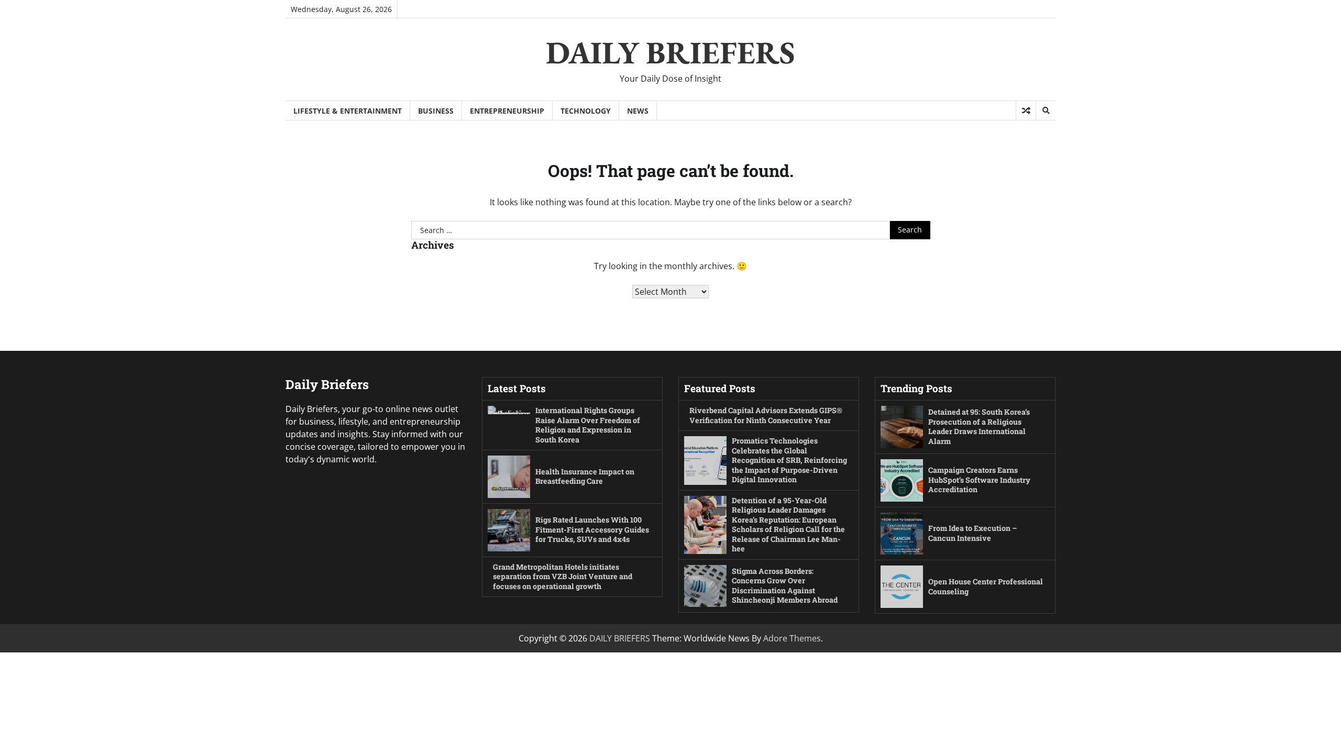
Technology (585, 111)
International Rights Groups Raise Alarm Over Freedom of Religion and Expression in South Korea (587, 425)
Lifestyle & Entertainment (347, 111)
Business (436, 111)
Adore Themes (792, 638)
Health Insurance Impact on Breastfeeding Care (584, 476)
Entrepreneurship (507, 111)
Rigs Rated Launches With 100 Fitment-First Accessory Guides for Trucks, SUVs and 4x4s (592, 529)
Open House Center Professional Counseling (985, 586)
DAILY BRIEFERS (670, 52)
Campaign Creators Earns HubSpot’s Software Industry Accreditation (979, 479)
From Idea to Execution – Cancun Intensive (972, 533)
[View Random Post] (1026, 110)
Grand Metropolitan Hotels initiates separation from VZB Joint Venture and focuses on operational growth (562, 576)
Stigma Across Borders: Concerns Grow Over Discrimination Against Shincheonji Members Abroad (785, 585)
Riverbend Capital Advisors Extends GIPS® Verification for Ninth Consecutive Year (765, 415)
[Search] (1046, 110)
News (637, 111)
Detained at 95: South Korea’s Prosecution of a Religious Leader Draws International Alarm (979, 426)
